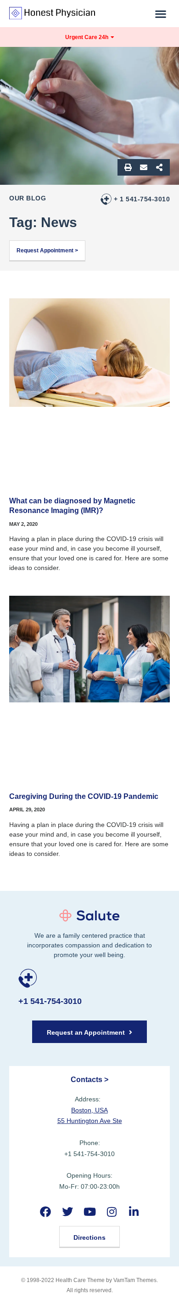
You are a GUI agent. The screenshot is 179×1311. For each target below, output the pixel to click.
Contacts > (89, 1079)
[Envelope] (143, 167)
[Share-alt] (159, 167)
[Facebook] (45, 1211)
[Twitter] (67, 1211)
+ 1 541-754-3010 (142, 199)
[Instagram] (112, 1211)
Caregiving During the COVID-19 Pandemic (83, 796)
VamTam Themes (135, 1280)
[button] (161, 14)
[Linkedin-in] (134, 1211)
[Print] (128, 167)
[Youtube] (89, 1211)
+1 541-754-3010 (50, 1001)
